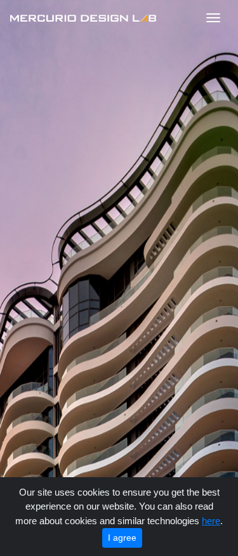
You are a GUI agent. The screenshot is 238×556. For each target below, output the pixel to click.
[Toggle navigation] (213, 18)
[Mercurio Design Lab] (85, 18)
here (211, 520)
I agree (122, 537)
